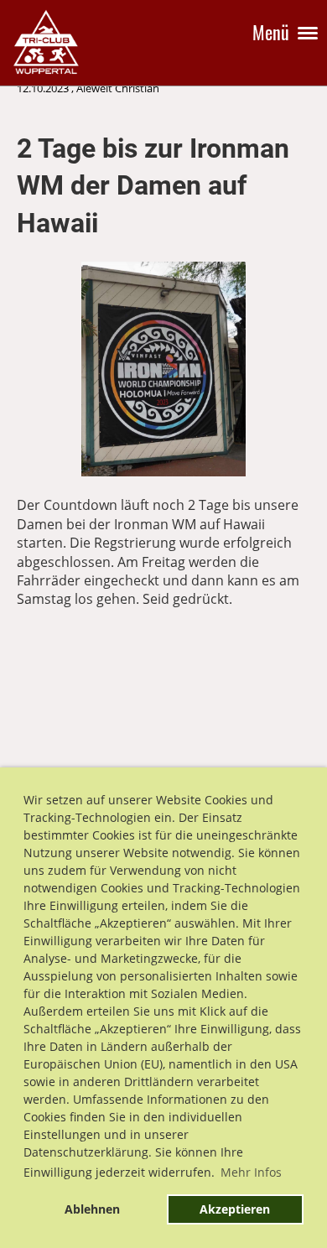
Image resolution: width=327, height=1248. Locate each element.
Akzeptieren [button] (235, 1209)
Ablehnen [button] (92, 1209)
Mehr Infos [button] (251, 1172)
